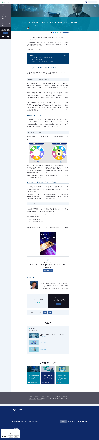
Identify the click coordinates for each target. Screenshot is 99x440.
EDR (28, 25)
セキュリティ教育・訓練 (42, 416)
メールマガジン (72, 421)
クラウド (47, 398)
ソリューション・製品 (33, 416)
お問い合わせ (63, 421)
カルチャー (31, 398)
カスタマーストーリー (64, 396)
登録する (5, 33)
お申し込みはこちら (47, 270)
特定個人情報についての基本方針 (32, 426)
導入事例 (3, 14)
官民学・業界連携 (36, 398)
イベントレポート (56, 396)
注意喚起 (3, 5)
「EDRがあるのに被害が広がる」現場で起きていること (42, 57)
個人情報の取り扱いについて (51, 426)
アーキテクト (31, 396)
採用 (36, 421)
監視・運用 (26, 416)
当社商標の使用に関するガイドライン (78, 426)
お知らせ (3, 20)
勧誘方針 (59, 426)
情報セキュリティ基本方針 (21, 426)
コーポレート (66, 398)
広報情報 (3, 18)
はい (45, 312)
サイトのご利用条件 (15, 428)
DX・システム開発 (51, 416)
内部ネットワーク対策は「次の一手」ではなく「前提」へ (42, 61)
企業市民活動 (42, 398)
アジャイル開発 (37, 396)
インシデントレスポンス (49, 396)
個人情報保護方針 (42, 426)
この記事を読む (43, 336)
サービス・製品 (4, 9)
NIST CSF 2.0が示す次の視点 (37, 59)
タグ (2, 23)
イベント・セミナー (4, 12)
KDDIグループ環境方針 (66, 426)
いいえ (50, 312)
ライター (3, 25)
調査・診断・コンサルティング (17, 416)
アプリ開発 (42, 396)
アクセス (21, 411)
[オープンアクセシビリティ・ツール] (95, 6)
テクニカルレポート (4, 7)
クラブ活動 (61, 398)
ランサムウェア (38, 25)
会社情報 (29, 421)
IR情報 (33, 421)
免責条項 (13, 426)
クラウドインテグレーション (54, 398)
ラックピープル (4, 16)
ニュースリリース (24, 421)
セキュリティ (32, 25)
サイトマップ (23, 428)
